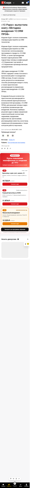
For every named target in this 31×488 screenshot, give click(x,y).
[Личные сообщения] (22, 2)
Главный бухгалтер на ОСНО (11, 193)
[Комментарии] (2, 148)
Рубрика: (4, 142)
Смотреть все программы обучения (15, 229)
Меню (20, 486)
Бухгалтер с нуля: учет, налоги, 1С (13, 173)
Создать (15, 485)
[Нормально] (8, 135)
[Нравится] (5, 148)
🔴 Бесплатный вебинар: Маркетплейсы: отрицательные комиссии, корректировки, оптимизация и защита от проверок (14, 9)
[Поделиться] (10, 148)
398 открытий (5, 146)
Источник (4, 140)
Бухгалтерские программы (20, 19)
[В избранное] (7, 148)
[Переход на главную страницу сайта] (6, 2)
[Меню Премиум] (13, 2)
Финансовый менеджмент (11, 213)
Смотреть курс (15, 184)
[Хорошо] (3, 135)
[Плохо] (12, 135)
